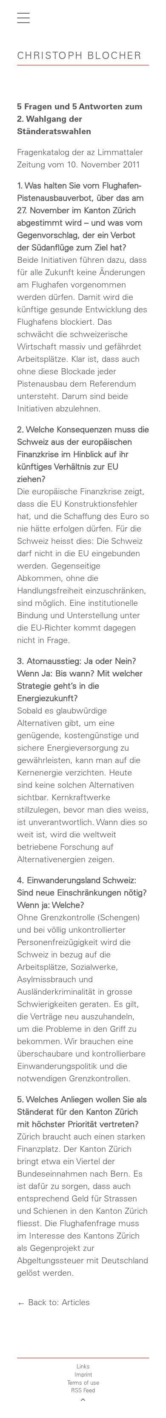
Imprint (83, 1374)
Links (83, 1366)
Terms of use (83, 1382)
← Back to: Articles (53, 1302)
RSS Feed (83, 1390)
